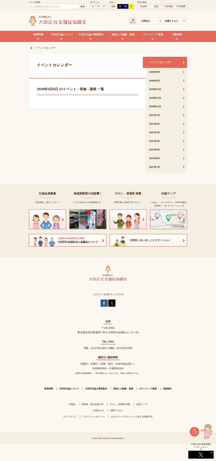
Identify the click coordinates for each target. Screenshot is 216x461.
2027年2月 (154, 124)
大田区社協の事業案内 (91, 34)
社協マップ (141, 404)
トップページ (31, 47)
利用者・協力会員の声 (92, 404)
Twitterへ (201, 451)
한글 (156, 6)
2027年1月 (154, 115)
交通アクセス (171, 21)
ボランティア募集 (153, 34)
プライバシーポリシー (94, 416)
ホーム (133, 22)
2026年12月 (155, 106)
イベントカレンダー (160, 62)
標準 (113, 6)
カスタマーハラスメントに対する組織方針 (132, 416)
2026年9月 (154, 80)
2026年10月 (155, 89)
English (143, 6)
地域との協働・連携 (122, 34)
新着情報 (38, 34)
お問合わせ (98, 410)
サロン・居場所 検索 (120, 404)
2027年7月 (154, 167)
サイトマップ (70, 416)
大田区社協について (61, 34)
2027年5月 (154, 149)
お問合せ (145, 21)
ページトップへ (201, 433)
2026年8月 (154, 72)
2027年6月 (154, 158)
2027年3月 (154, 132)
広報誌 (72, 404)
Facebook (104, 303)
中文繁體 (180, 6)
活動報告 (177, 34)
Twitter (111, 303)
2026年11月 (155, 98)
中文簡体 (168, 6)
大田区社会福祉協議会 (58, 21)
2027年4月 (154, 141)
